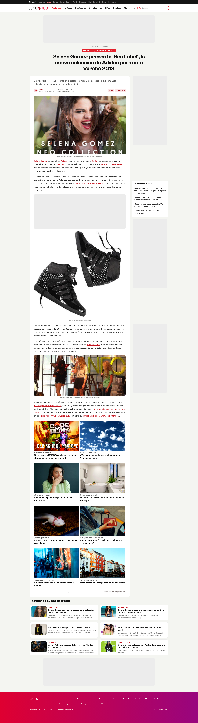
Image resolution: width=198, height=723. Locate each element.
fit (102, 704)
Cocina (62, 2)
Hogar (104, 2)
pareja (66, 704)
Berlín (94, 161)
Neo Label (61, 164)
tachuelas (117, 164)
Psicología (96, 2)
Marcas (127, 8)
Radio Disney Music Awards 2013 (55, 416)
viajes (106, 704)
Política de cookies (66, 709)
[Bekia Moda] (39, 8)
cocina (52, 704)
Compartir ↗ (120, 90)
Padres (68, 2)
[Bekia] (32, 2)
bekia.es (32, 704)
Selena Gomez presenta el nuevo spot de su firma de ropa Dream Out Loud (141, 611)
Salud (90, 2)
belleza (46, 704)
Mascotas (82, 2)
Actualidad (41, 2)
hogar (97, 704)
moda (39, 704)
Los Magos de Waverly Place (47, 406)
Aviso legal (33, 709)
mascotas (74, 704)
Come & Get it (93, 345)
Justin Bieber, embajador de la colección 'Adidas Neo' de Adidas (70, 646)
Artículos (68, 8)
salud (81, 704)
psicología (89, 704)
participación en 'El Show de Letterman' (101, 416)
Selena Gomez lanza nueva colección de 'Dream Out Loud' (142, 628)
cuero (104, 164)
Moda (49, 2)
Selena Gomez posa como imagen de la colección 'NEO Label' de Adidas (71, 611)
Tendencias (56, 8)
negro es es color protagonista (89, 183)
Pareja (75, 2)
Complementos (95, 8)
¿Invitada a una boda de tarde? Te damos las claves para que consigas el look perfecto (150, 190)
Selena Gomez (40, 161)
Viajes (114, 2)
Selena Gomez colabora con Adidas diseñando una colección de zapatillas (141, 646)
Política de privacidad (47, 709)
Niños (107, 8)
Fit (109, 2)
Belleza (55, 2)
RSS (76, 709)
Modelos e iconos (161, 699)
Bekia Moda (94, 47)
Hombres (117, 8)
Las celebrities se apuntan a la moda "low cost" (70, 627)
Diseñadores (80, 8)
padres (59, 704)
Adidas (64, 161)
